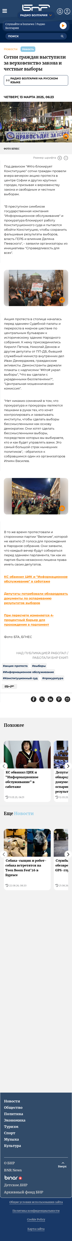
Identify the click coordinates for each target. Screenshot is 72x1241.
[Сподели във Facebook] (34, 699)
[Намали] (66, 158)
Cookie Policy (36, 1219)
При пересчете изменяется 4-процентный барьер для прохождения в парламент (29, 619)
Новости (10, 49)
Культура (12, 1145)
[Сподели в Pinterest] (59, 699)
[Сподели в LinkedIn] (50, 699)
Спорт (9, 1133)
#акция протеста (15, 666)
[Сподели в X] (42, 699)
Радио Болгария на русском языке (34, 80)
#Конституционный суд (20, 678)
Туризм (11, 1126)
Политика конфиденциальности (36, 1210)
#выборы (39, 666)
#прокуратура (52, 678)
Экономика (14, 1120)
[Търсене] (62, 36)
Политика (13, 1114)
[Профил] (67, 11)
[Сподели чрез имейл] (67, 699)
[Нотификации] (60, 11)
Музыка (11, 1139)
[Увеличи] (59, 158)
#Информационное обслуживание (28, 672)
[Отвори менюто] (4, 10)
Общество (13, 1107)
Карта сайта (36, 1229)
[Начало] (36, 8)
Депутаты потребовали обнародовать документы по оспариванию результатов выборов (36, 598)
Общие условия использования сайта (36, 1202)
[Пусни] (63, 25)
